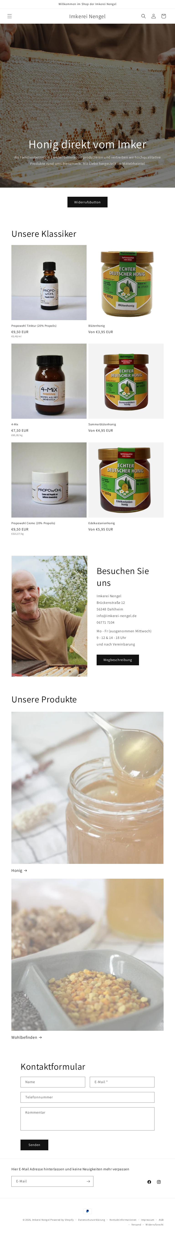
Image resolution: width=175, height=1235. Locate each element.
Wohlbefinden (24, 1037)
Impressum (147, 1219)
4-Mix (14, 424)
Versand (136, 1224)
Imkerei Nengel (41, 1219)
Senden (34, 1145)
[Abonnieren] (88, 1181)
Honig (16, 870)
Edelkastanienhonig (101, 523)
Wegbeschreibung (117, 660)
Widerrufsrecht (155, 1224)
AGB (161, 1219)
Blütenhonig (96, 326)
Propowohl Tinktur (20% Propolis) (34, 326)
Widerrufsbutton (87, 202)
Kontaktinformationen (123, 1219)
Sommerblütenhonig (102, 424)
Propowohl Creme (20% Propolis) (33, 523)
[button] (10, 16)
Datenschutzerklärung (91, 1219)
